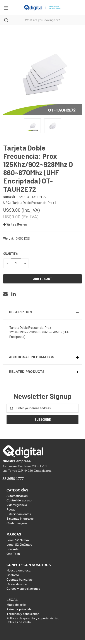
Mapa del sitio (16, 604)
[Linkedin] (13, 294)
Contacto (13, 575)
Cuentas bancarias (19, 579)
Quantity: (10, 253)
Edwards (13, 549)
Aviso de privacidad (20, 609)
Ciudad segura (17, 523)
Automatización (17, 496)
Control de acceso (19, 500)
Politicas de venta (19, 622)
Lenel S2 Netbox (18, 540)
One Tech (13, 553)
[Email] (5, 294)
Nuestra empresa (16, 461)
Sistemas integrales (20, 518)
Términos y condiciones (23, 613)
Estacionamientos (19, 514)
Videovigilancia (17, 505)
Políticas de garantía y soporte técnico (33, 618)
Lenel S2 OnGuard (19, 544)
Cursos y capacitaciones (23, 588)
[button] (15, 224)
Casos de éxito (17, 584)
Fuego (11, 509)
